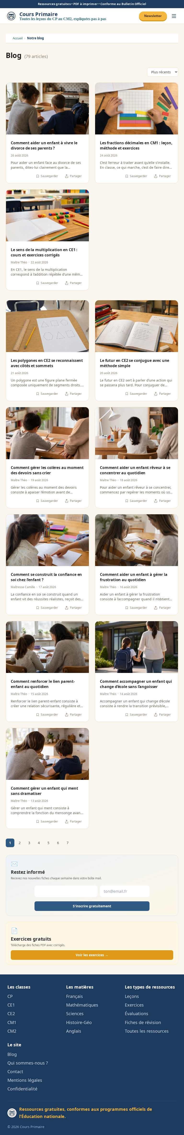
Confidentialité (22, 1089)
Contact (15, 1071)
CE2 (11, 1013)
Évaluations (136, 1013)
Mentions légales (24, 1080)
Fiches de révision (143, 1022)
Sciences (75, 1013)
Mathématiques (82, 1005)
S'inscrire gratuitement (92, 906)
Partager (76, 176)
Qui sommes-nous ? (27, 1063)
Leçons (132, 996)
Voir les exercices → (92, 955)
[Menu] (173, 16)
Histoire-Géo (79, 1022)
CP (10, 996)
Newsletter (152, 16)
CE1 (11, 1005)
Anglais (73, 1031)
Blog (12, 1054)
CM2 (11, 1031)
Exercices (134, 1005)
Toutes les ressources (147, 1031)
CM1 (11, 1022)
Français (74, 996)
